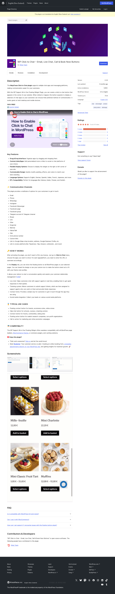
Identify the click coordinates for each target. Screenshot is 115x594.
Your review (81, 145)
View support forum (84, 160)
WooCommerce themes (20, 333)
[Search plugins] (26, 20)
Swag (71, 572)
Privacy (9, 572)
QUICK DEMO (14, 107)
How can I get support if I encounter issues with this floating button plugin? (32, 525)
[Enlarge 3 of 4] (70, 359)
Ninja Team (23, 65)
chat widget (99, 103)
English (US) (104, 99)
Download (103, 63)
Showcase (31, 564)
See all (106, 145)
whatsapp (104, 107)
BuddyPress (93, 572)
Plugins (30, 570)
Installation (31, 73)
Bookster (17, 344)
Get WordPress (106, 3)
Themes (30, 567)
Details (11, 73)
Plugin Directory (12, 9)
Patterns (30, 572)
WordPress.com (94, 564)
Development (43, 73)
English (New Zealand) (30, 582)
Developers (51, 570)
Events (71, 567)
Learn (49, 564)
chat (93, 103)
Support (105, 73)
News (9, 567)
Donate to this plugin (84, 178)
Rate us (28, 341)
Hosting (9, 570)
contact (105, 103)
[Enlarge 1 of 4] (26, 359)
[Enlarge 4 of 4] (70, 375)
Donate (72, 570)
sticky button (97, 107)
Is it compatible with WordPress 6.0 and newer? (23, 514)
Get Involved (72, 564)
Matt (91, 567)
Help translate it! (75, 14)
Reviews (20, 73)
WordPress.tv (53, 572)
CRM (18, 277)
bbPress (92, 570)
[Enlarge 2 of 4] (48, 359)
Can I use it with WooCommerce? (18, 519)
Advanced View (83, 112)
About (9, 564)
